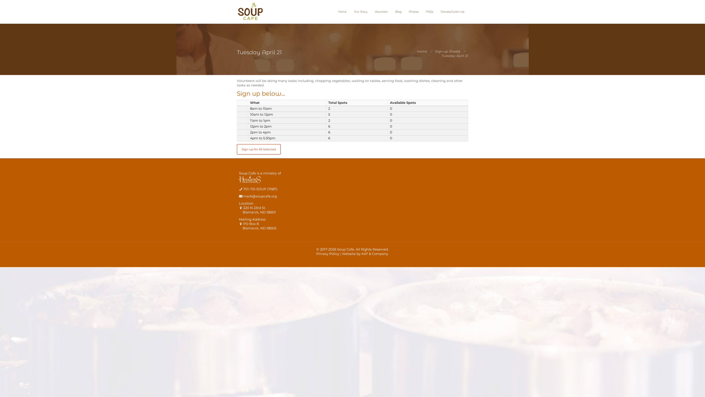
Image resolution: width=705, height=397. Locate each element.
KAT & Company (374, 254)
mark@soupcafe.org (259, 196)
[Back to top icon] (687, 389)
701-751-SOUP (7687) (259, 189)
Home (422, 51)
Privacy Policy (327, 254)
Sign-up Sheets (447, 51)
